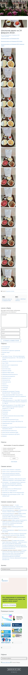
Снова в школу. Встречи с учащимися (11, 469)
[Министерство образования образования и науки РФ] (17, 626)
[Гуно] (6, 637)
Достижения (5, 367)
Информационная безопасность (10, 374)
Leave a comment (5, 36)
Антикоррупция (6, 346)
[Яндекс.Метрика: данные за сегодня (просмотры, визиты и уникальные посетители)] (5, 662)
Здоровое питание (10, 291)
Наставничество (6, 380)
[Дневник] (6, 626)
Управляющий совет (7, 423)
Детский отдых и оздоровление (10, 365)
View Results (14, 461)
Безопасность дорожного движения (11, 350)
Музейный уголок (6, 378)
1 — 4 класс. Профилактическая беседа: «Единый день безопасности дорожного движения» (12, 507)
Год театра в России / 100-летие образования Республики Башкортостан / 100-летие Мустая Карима (13, 358)
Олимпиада (5, 387)
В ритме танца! (6, 352)
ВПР (3, 354)
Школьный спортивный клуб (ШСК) (11, 434)
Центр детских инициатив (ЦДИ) (10, 432)
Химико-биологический (9, 454)
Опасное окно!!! (6, 477)
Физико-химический (8, 449)
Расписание (5, 412)
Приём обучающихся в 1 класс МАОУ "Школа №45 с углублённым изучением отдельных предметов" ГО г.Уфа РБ (14, 402)
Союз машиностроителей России (10, 419)
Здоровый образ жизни (8, 372)
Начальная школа (6, 382)
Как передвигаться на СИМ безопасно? (11, 488)
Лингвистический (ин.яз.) (9, 456)
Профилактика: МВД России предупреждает (13, 492)
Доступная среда (6, 368)
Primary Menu (14, 12)
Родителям (5, 414)
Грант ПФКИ (5, 363)
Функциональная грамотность (9, 430)
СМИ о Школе (5, 417)
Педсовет (4, 389)
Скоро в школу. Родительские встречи (11, 471)
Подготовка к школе (7, 398)
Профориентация (6, 410)
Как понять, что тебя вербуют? (9, 490)
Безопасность (5, 348)
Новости (4, 383)
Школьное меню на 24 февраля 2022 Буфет (11, 41)
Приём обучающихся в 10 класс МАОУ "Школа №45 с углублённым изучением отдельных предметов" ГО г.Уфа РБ (13, 407)
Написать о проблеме (9, 605)
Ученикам (4, 425)
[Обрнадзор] (17, 637)
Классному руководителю (8, 376)
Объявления (5, 385)
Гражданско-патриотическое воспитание (12, 361)
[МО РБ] (6, 633)
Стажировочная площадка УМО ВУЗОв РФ (12, 421)
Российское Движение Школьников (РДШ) (13, 415)
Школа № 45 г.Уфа (14, 7)
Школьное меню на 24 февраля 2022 (10, 38)
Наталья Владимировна (6, 35)
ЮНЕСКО (4, 436)
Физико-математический (9, 448)
